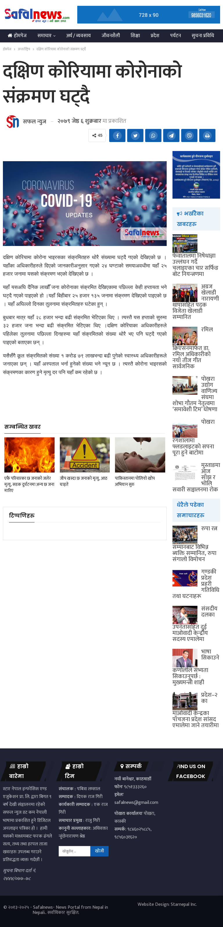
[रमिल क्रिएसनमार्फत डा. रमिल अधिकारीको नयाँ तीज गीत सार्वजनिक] (184, 336)
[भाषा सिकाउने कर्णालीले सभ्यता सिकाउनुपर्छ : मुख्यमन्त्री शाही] (184, 658)
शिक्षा (135, 36)
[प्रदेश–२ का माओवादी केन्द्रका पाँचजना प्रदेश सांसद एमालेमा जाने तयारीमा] (184, 701)
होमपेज (20, 36)
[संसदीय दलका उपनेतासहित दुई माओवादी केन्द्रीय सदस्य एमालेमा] (184, 615)
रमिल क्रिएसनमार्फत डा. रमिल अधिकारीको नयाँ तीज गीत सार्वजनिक (192, 348)
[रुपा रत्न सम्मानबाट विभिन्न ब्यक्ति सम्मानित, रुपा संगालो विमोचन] (184, 535)
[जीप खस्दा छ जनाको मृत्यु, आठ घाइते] (85, 455)
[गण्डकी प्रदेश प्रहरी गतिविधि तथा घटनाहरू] (184, 578)
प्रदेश (155, 36)
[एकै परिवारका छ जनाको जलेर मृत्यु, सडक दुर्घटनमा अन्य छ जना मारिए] (29, 455)
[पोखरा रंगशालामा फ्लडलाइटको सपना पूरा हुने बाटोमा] (184, 428)
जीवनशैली (111, 36)
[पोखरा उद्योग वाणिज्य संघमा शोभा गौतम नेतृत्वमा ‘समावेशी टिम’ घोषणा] (184, 385)
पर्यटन (175, 36)
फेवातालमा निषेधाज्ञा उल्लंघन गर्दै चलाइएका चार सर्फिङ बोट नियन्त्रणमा (195, 265)
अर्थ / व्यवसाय (78, 36)
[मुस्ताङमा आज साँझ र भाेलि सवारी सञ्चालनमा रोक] (184, 471)
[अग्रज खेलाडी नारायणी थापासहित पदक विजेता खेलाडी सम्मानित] (184, 293)
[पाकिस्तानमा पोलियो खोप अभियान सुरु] (140, 455)
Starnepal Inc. (184, 904)
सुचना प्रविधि (203, 36)
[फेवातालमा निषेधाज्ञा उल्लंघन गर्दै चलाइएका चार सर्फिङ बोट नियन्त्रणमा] (184, 243)
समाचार (44, 36)
